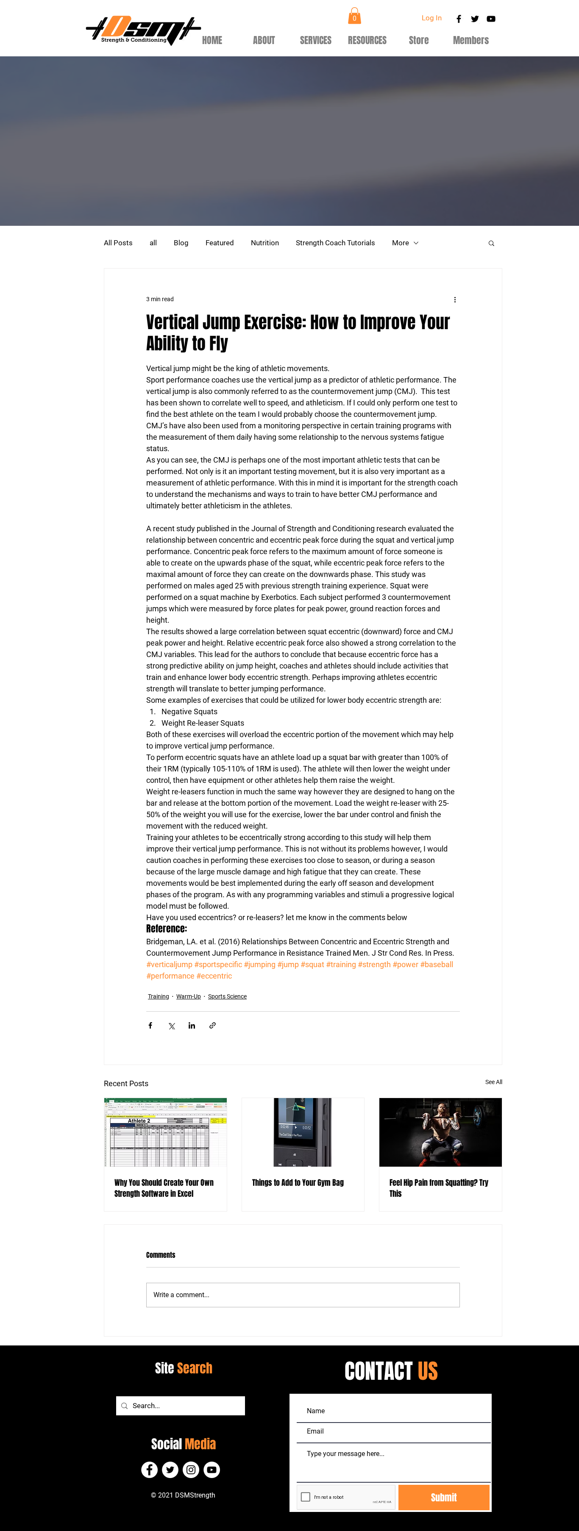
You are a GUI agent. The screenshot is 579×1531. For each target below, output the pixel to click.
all (153, 243)
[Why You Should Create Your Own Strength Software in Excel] (165, 1132)
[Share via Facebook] (150, 1025)
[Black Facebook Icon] (459, 19)
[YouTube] (211, 1470)
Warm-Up (188, 996)
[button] (355, 15)
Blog (181, 243)
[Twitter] (170, 1470)
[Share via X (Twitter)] (171, 1025)
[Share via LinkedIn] (192, 1025)
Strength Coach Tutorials (335, 243)
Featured (220, 243)
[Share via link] (213, 1025)
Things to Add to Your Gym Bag (298, 1182)
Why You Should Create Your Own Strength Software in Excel (164, 1188)
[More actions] (455, 299)
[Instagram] (191, 1470)
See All (493, 1082)
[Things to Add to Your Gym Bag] (303, 1132)
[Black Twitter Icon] (475, 19)
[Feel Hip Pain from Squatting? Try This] (440, 1132)
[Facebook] (149, 1470)
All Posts (118, 243)
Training (158, 996)
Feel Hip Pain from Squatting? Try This (439, 1188)
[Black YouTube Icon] (491, 19)
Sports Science (227, 996)
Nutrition (265, 243)
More (400, 243)
